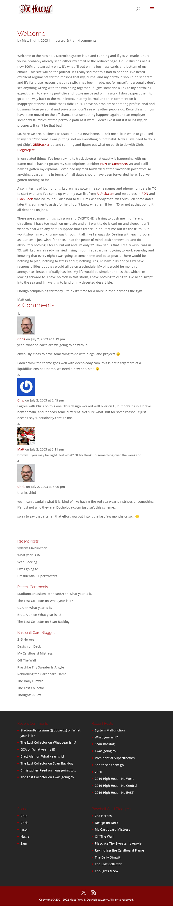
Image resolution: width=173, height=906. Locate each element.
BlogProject (25, 150)
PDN (103, 163)
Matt (25, 40)
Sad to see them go (109, 765)
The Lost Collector (30, 688)
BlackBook (25, 199)
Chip (20, 400)
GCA (20, 607)
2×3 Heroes (25, 639)
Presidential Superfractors (37, 576)
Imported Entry (63, 40)
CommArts (120, 163)
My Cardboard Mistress (35, 653)
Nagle (24, 836)
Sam (23, 843)
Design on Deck (29, 646)
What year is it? (28, 555)
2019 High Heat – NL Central (116, 785)
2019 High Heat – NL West (114, 778)
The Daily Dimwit (30, 681)
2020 (98, 772)
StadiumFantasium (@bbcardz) (40, 594)
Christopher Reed (33, 770)
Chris (21, 339)
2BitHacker (41, 144)
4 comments (87, 40)
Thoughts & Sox (29, 695)
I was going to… (29, 569)
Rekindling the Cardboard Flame (41, 674)
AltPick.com (105, 193)
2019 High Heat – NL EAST (114, 792)
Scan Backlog (27, 562)
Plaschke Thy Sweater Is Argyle (40, 667)
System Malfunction (32, 548)
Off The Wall (26, 660)
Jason (24, 829)
